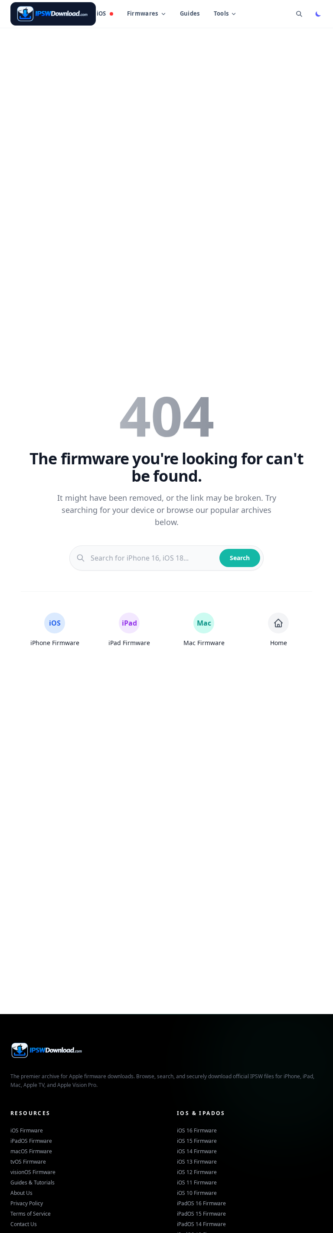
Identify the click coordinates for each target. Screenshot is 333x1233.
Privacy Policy (26, 1203)
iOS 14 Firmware (197, 1151)
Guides (190, 13)
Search (240, 558)
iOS (101, 13)
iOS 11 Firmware (197, 1182)
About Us (21, 1193)
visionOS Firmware (33, 1172)
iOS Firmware (26, 1130)
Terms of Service (30, 1213)
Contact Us (23, 1224)
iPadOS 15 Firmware (201, 1213)
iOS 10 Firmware (197, 1193)
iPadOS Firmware (31, 1141)
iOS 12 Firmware (197, 1172)
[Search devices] (299, 14)
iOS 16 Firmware (197, 1130)
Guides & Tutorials (32, 1182)
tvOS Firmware (28, 1161)
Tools (221, 13)
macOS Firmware (31, 1151)
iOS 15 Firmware (197, 1141)
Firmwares (142, 13)
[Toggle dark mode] (318, 14)
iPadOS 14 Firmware (201, 1224)
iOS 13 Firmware (197, 1161)
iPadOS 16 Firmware (201, 1203)
